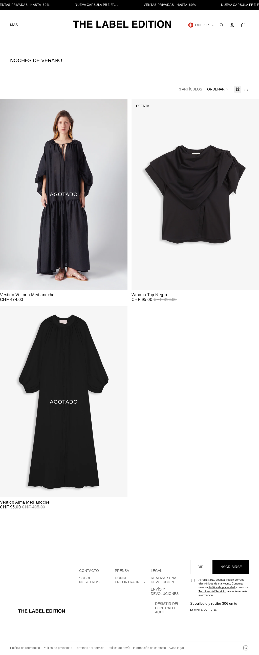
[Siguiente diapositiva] (119, 194)
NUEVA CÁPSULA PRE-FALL (96, 5)
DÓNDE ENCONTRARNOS (130, 580)
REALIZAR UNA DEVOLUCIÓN (163, 580)
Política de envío (118, 648)
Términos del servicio (89, 648)
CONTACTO (89, 571)
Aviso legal (176, 648)
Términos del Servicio (212, 591)
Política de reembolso (25, 648)
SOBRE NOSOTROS (89, 580)
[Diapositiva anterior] (7, 194)
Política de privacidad (222, 587)
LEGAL (156, 571)
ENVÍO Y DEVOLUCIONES (165, 591)
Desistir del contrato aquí (167, 608)
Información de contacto (149, 648)
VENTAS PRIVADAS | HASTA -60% (170, 5)
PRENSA (122, 571)
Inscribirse (231, 567)
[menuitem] (14, 25)
